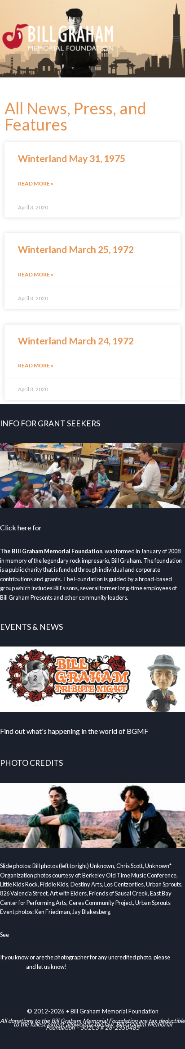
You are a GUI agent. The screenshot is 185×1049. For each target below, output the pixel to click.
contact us (12, 966)
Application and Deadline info (88, 527)
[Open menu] (176, 38)
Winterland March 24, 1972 (76, 340)
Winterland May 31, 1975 (71, 158)
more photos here (32, 934)
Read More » (35, 183)
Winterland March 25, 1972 (76, 249)
